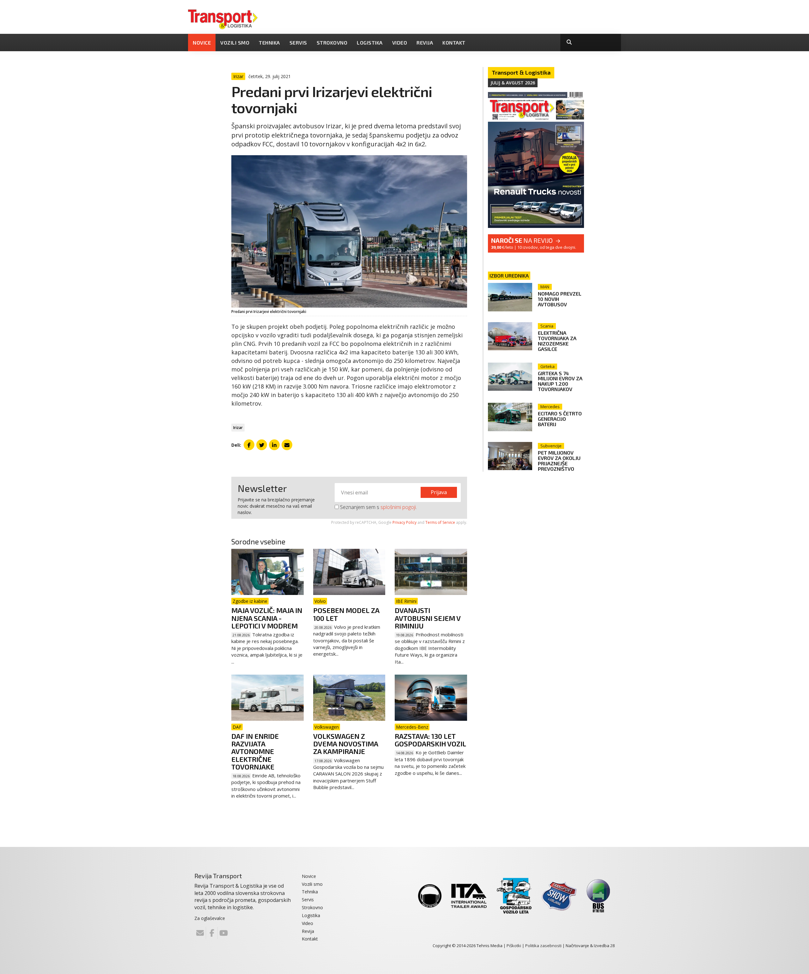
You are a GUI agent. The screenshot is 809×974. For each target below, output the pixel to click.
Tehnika (269, 43)
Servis (298, 43)
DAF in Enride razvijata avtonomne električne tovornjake (255, 751)
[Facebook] (211, 933)
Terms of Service (440, 522)
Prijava (439, 492)
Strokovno (332, 43)
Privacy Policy (404, 522)
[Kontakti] (200, 933)
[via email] (287, 444)
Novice (202, 43)
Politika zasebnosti (543, 945)
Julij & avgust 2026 (512, 83)
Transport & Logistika (521, 72)
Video (399, 43)
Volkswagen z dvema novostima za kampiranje (345, 743)
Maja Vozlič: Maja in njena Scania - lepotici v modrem (266, 617)
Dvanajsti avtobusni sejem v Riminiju (427, 617)
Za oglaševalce (209, 918)
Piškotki (514, 945)
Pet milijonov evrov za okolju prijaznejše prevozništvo (559, 461)
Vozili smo (234, 43)
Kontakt (453, 43)
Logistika (370, 43)
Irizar (238, 427)
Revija (425, 43)
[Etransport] (223, 18)
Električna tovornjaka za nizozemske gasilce (557, 341)
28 (612, 945)
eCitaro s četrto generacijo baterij (560, 418)
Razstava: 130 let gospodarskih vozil (430, 740)
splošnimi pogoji (398, 507)
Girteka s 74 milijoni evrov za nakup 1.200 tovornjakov (560, 381)
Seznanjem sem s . (378, 507)
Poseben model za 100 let (346, 614)
